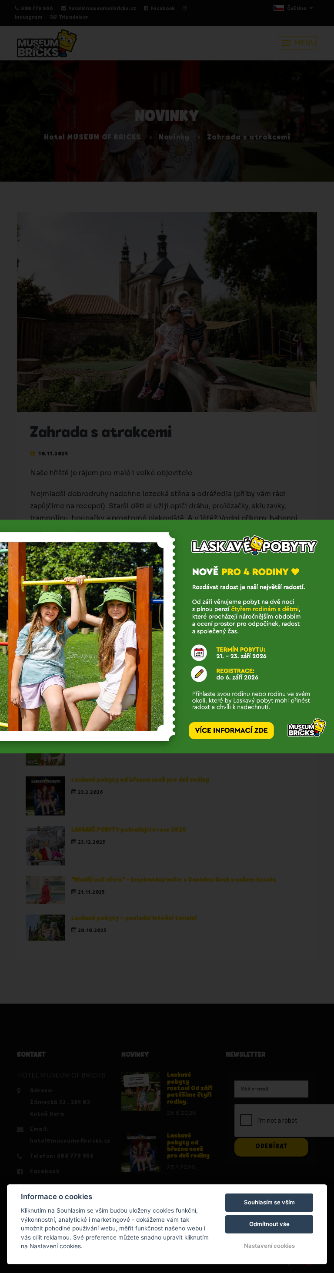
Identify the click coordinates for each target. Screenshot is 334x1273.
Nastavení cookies (269, 1245)
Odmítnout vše (269, 1223)
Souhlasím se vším (269, 1202)
